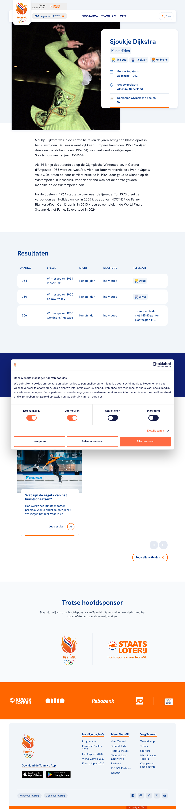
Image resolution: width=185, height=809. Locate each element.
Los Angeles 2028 (92, 754)
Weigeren (40, 441)
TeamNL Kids (118, 746)
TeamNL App (108, 16)
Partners (116, 763)
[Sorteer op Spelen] (62, 268)
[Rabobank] (103, 701)
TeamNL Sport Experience (119, 757)
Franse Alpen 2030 (93, 763)
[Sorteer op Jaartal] (37, 268)
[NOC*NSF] (169, 700)
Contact (115, 772)
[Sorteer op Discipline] (122, 268)
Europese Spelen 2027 (92, 747)
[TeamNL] (69, 649)
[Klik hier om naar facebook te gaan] (133, 796)
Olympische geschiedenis (147, 765)
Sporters (145, 750)
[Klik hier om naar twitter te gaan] (157, 796)
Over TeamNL (119, 741)
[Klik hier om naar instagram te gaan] (141, 796)
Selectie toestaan (92, 441)
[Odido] (55, 700)
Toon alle (148, 557)
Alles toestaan (145, 441)
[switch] (72, 418)
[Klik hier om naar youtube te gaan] (165, 796)
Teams (144, 746)
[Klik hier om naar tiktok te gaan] (149, 796)
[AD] (139, 700)
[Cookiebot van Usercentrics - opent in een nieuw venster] (155, 364)
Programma (90, 16)
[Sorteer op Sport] (93, 268)
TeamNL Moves (120, 750)
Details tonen (155, 430)
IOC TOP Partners (121, 768)
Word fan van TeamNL (148, 757)
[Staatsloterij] (20, 701)
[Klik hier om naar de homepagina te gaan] (22, 12)
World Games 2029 (93, 758)
